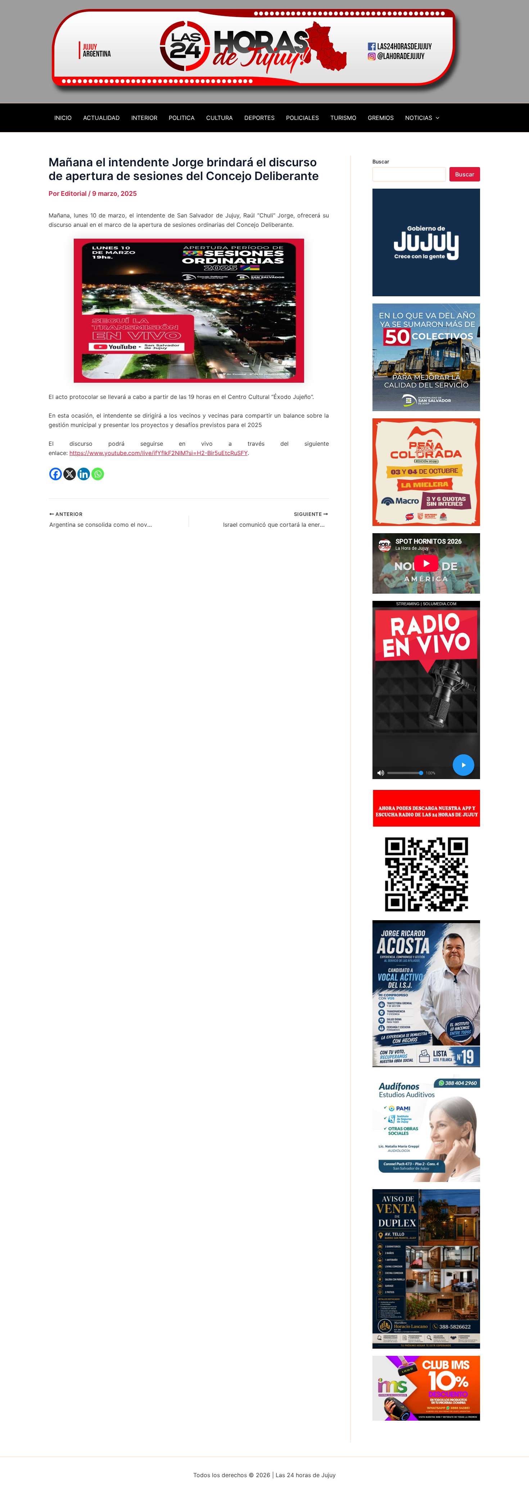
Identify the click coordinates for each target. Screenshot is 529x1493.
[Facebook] (55, 474)
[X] (69, 474)
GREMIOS (381, 117)
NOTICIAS (418, 117)
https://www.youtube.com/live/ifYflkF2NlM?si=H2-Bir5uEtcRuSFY (158, 453)
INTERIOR (144, 117)
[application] (435, 117)
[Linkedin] (83, 474)
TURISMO (343, 117)
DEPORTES (259, 117)
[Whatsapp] (97, 474)
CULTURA (219, 117)
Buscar (380, 161)
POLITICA (182, 117)
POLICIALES (302, 117)
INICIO (63, 117)
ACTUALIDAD (101, 117)
